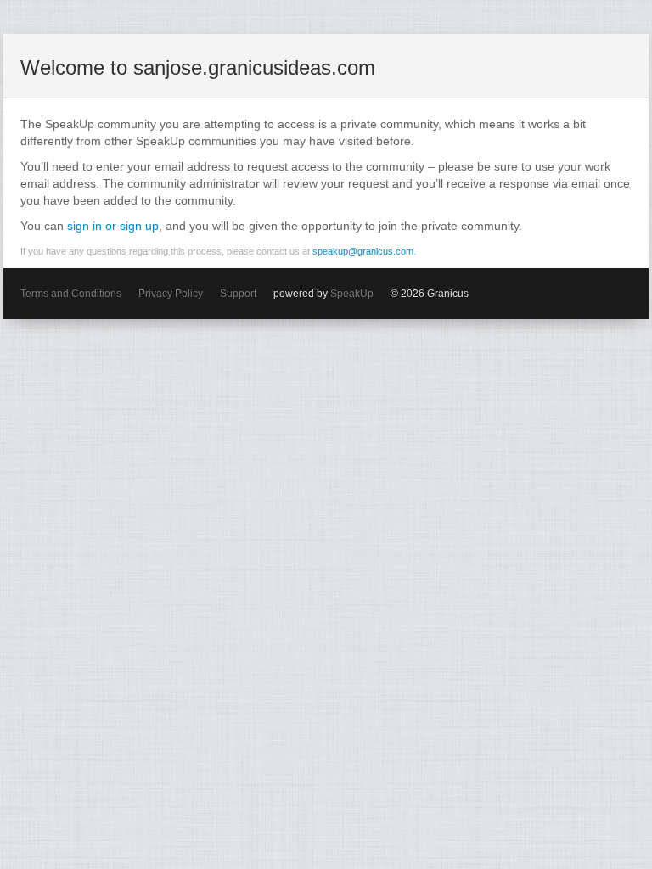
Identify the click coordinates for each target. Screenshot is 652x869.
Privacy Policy (170, 294)
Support (238, 294)
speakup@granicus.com (362, 251)
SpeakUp (352, 294)
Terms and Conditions (70, 294)
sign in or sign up (113, 226)
